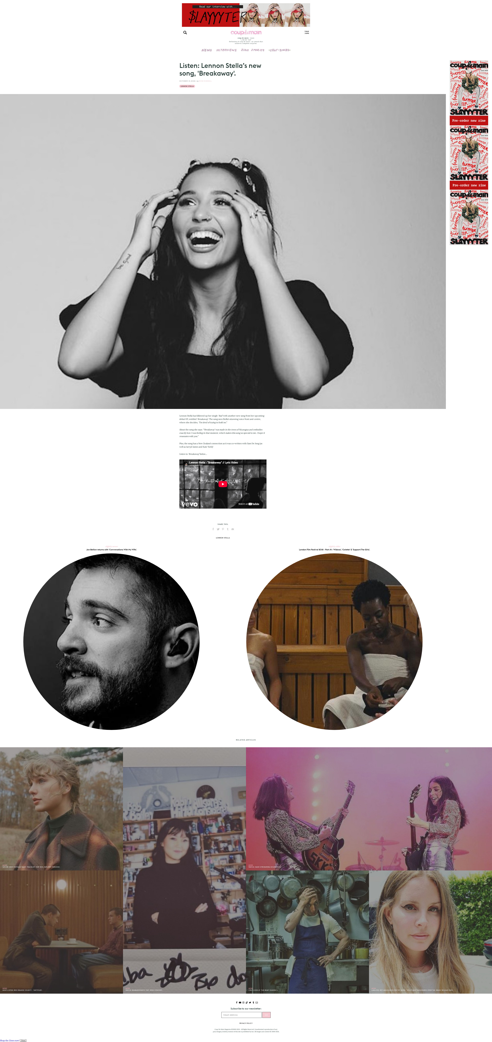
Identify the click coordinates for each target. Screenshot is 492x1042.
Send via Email (233, 529)
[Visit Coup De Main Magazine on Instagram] (243, 1002)
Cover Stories (252, 48)
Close (23, 1041)
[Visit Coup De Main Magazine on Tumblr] (253, 1002)
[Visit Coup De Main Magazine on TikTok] (246, 1002)
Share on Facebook (213, 529)
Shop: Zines (279, 48)
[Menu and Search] (185, 32)
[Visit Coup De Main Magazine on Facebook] (236, 1002)
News (206, 51)
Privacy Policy (245, 1023)
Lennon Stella (187, 86)
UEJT (307, 32)
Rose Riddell (205, 81)
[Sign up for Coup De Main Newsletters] (256, 1002)
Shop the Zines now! (9, 1040)
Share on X (218, 529)
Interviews (226, 48)
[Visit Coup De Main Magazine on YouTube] (240, 1002)
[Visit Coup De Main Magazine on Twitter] (250, 1002)
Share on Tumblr (228, 529)
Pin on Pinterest (223, 529)
